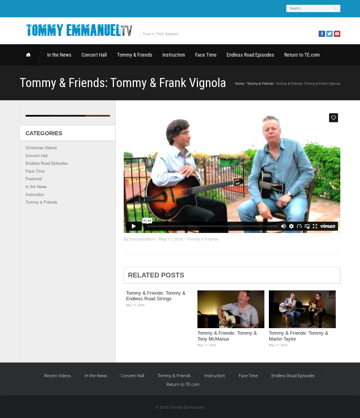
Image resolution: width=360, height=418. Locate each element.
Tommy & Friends (134, 55)
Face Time (206, 55)
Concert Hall (94, 55)
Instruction (174, 55)
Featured (34, 178)
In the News (59, 55)
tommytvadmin (142, 239)
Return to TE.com (302, 55)
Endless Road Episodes (250, 55)
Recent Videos (31, 55)
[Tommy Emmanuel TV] (78, 29)
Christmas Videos (41, 147)
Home (239, 83)
